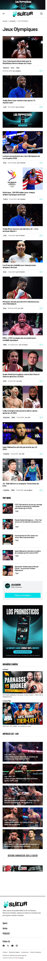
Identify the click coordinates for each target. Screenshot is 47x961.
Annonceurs (25, 952)
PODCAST (6, 933)
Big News (6, 68)
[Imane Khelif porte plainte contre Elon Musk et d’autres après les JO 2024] (23, 360)
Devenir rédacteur (35, 952)
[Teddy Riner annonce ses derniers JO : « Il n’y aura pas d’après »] (23, 215)
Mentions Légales (14, 952)
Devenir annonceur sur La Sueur (23, 855)
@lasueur (16, 584)
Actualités (13, 21)
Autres (5, 928)
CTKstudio (21, 957)
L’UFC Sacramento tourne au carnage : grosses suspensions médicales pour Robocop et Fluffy (28, 506)
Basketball (6, 417)
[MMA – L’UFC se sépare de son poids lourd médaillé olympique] (23, 324)
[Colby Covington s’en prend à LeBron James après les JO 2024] (23, 397)
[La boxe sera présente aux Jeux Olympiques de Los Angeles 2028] (23, 142)
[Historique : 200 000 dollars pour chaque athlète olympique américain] (23, 178)
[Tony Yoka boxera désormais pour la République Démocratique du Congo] (23, 47)
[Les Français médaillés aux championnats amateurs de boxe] (23, 251)
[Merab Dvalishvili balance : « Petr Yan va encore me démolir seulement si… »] (8, 524)
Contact (5, 952)
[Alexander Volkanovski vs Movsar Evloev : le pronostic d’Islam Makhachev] (8, 571)
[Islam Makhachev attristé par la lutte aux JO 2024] (23, 433)
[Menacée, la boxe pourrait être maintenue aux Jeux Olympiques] (23, 288)
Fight (17, 68)
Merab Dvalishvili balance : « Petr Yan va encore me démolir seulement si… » (28, 522)
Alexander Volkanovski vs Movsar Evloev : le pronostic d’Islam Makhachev (27, 568)
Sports (5, 923)
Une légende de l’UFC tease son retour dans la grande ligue (26, 536)
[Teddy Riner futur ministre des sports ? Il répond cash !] (23, 86)
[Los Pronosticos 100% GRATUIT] (22, 5)
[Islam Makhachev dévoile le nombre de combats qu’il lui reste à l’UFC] (8, 555)
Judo (4, 107)
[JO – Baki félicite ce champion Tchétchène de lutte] (23, 470)
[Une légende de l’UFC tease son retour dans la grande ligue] (8, 540)
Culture (5, 199)
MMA (5, 344)
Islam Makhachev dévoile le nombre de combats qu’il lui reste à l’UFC (28, 552)
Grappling (6, 454)
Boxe (12, 68)
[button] (3, 13)
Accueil (5, 21)
